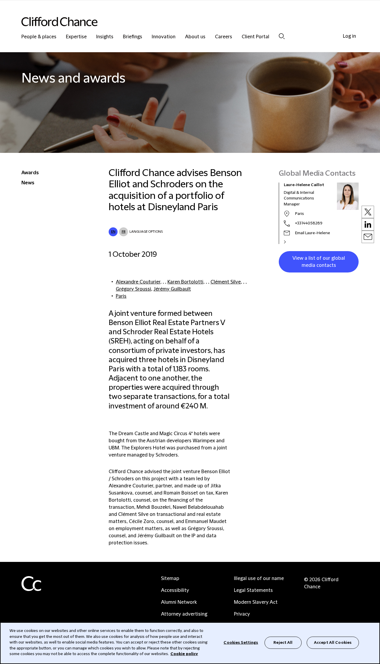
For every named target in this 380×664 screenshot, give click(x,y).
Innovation (163, 36)
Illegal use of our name (259, 578)
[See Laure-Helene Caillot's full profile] (291, 241)
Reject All (282, 642)
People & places (38, 36)
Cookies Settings (241, 642)
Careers (223, 36)
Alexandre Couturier (138, 282)
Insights (104, 36)
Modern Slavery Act (256, 602)
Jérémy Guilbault (172, 289)
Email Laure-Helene (312, 233)
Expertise (76, 36)
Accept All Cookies (333, 642)
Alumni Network (179, 602)
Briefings (132, 36)
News (27, 183)
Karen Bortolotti (185, 282)
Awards (30, 172)
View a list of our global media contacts (318, 262)
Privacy (242, 614)
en (113, 232)
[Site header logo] (178, 21)
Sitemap (170, 578)
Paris (121, 296)
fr (124, 232)
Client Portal (255, 36)
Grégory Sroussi (133, 289)
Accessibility (175, 590)
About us (195, 36)
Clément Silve (225, 282)
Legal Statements (253, 590)
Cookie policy (184, 654)
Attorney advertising (184, 614)
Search (282, 36)
